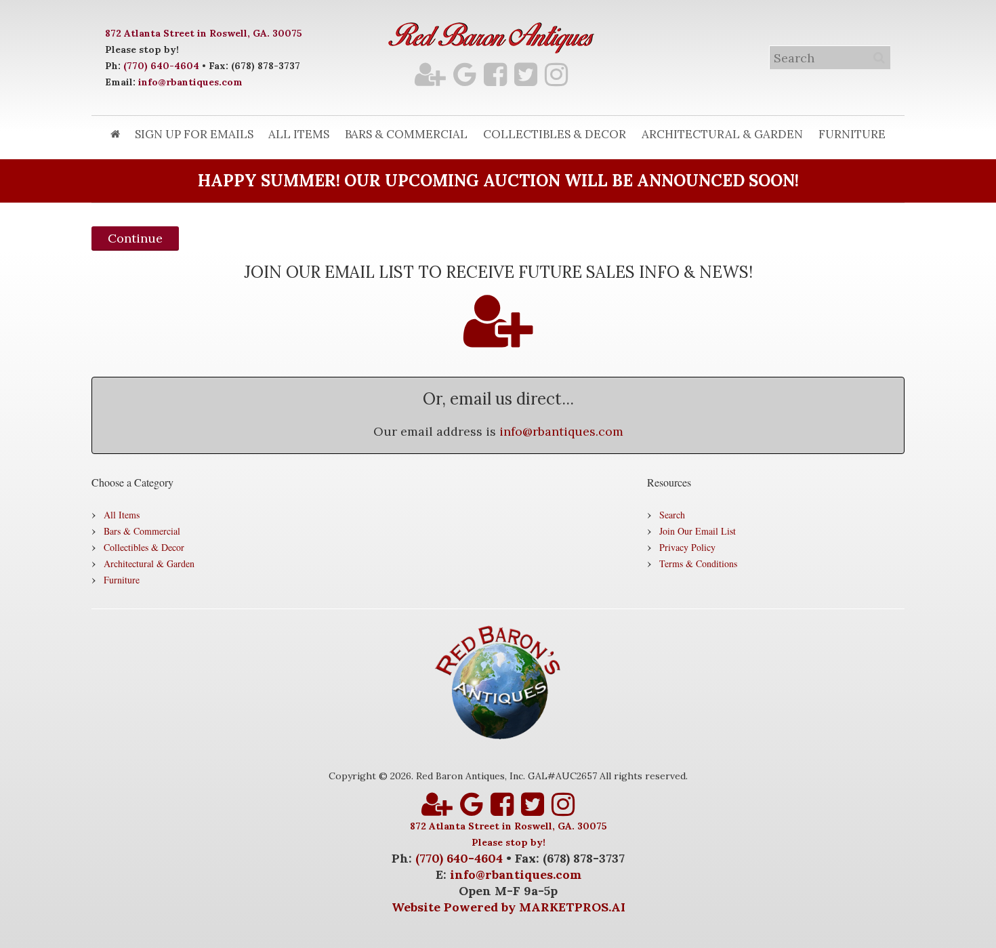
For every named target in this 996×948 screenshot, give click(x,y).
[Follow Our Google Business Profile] (464, 74)
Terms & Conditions (698, 563)
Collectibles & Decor (554, 134)
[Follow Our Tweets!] (525, 74)
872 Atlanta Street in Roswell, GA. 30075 (203, 33)
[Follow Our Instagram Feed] (556, 74)
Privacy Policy (687, 547)
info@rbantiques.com (190, 82)
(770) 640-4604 (161, 66)
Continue (135, 238)
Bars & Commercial (406, 134)
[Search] (879, 57)
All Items (298, 134)
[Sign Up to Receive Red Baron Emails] (430, 74)
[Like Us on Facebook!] (495, 74)
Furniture (852, 134)
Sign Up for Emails (194, 134)
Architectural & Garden (722, 134)
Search (672, 514)
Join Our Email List (697, 530)
